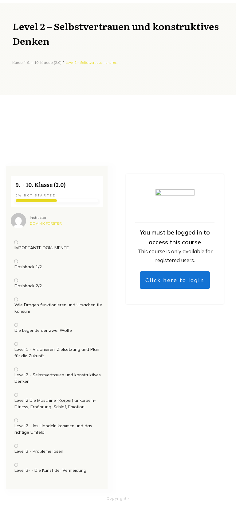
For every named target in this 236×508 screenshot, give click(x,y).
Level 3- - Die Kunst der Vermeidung (50, 470)
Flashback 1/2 (28, 267)
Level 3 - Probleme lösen (38, 451)
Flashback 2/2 (28, 286)
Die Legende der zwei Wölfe (43, 330)
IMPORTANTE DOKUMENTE (41, 247)
